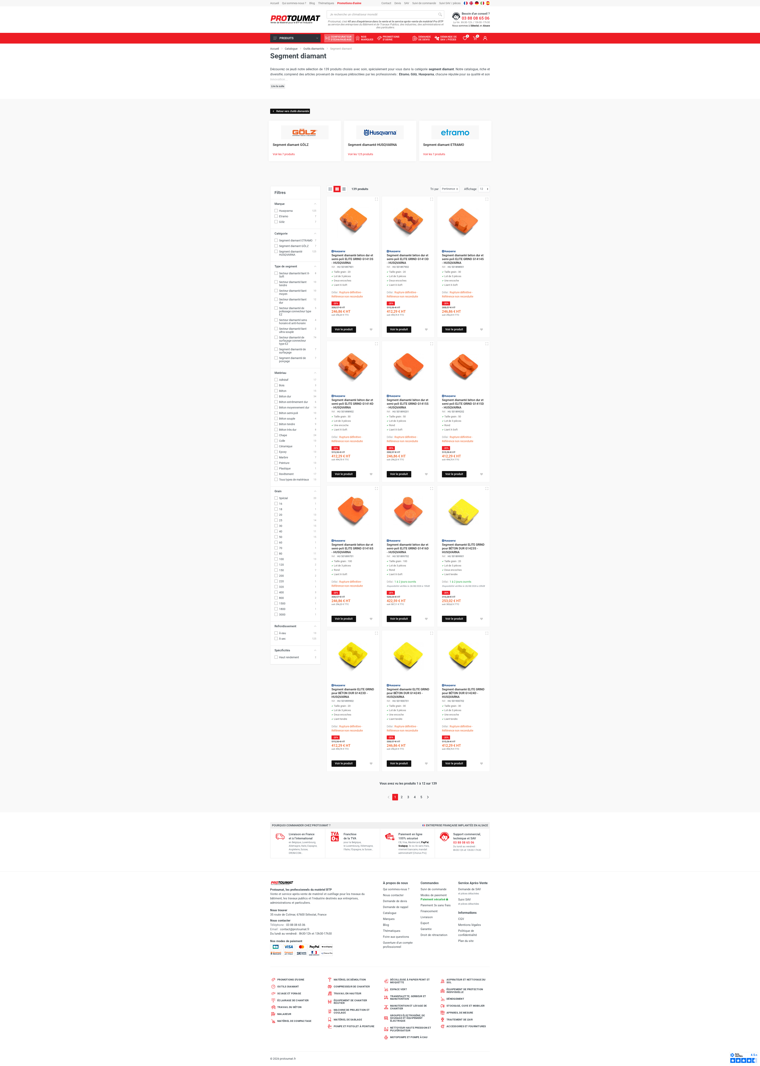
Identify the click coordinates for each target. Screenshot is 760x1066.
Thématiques (326, 3)
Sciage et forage (289, 993)
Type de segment (286, 266)
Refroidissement (285, 626)
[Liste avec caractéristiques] (344, 189)
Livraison (427, 917)
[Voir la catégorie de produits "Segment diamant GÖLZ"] (305, 132)
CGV (461, 919)
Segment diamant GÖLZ (291, 145)
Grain (278, 491)
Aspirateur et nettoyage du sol (466, 981)
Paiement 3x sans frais (436, 905)
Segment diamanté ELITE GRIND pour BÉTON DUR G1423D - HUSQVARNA (353, 693)
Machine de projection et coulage (352, 1011)
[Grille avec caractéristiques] (337, 189)
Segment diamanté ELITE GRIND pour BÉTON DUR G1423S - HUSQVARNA (463, 548)
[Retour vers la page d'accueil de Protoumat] (295, 19)
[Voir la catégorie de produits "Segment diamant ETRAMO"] (455, 132)
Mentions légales (469, 925)
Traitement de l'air (459, 1019)
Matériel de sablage (348, 1019)
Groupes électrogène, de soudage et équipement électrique (407, 1018)
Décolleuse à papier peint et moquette (410, 981)
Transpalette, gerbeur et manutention (408, 997)
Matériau (280, 373)
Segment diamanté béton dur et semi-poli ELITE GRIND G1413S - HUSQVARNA (352, 259)
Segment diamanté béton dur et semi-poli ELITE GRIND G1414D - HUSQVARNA (352, 403)
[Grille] (330, 189)
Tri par (434, 189)
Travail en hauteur (347, 993)
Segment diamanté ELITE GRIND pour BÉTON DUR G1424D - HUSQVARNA (463, 693)
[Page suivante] (428, 797)
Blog (312, 3)
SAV (406, 3)
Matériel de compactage (294, 1020)
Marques (389, 919)
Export (425, 923)
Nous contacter (393, 895)
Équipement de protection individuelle (464, 991)
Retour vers (292, 111)
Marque (280, 204)
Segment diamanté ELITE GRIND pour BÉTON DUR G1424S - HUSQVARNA (408, 693)
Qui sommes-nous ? (294, 3)
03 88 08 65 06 (475, 18)
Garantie (426, 929)
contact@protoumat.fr (294, 929)
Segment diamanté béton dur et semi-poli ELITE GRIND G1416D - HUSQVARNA (408, 548)
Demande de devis (395, 901)
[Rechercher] (440, 14)
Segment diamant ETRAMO (443, 145)
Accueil (274, 3)
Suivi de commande (424, 3)
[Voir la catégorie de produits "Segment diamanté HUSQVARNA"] (380, 132)
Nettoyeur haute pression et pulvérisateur (410, 1029)
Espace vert (398, 989)
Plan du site (466, 941)
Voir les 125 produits (360, 154)
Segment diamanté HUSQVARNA (372, 145)
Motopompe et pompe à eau (409, 1037)
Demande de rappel (395, 907)
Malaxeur (284, 1014)
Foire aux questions (396, 937)
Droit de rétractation (434, 935)
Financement (429, 911)
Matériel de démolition (350, 979)
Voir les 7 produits (284, 154)
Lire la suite (277, 86)
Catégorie (281, 233)
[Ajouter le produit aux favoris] (371, 329)
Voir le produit (344, 329)
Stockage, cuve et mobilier (465, 1005)
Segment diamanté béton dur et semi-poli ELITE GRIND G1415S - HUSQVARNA (407, 403)
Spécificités (282, 650)
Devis (397, 3)
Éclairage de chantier (293, 1000)
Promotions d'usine (290, 979)
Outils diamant (288, 986)
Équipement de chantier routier (350, 1002)
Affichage (470, 189)
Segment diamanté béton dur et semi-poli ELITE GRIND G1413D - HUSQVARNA (408, 259)
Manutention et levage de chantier (408, 1007)
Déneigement (455, 998)
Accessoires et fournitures (466, 1026)
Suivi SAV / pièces (450, 3)
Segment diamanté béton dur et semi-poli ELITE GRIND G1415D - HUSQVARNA (463, 403)
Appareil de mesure (459, 1012)
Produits (286, 38)
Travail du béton (289, 1007)
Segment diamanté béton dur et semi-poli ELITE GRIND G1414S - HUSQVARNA (463, 259)
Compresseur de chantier (352, 986)
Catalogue (389, 913)
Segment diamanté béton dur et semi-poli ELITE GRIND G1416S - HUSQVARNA (352, 548)
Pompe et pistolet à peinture (354, 1026)
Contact (386, 3)
